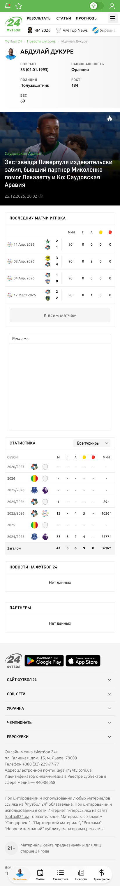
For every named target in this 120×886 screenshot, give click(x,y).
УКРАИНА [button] (15, 708)
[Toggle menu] (113, 18)
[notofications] (7, 6)
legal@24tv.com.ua (74, 770)
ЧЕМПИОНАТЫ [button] (20, 722)
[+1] (18, 6)
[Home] (13, 30)
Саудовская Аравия (24, 153)
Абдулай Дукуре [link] (74, 41)
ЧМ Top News (75, 30)
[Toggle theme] (96, 6)
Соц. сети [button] (16, 694)
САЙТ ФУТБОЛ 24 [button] (22, 680)
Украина (108, 30)
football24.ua (17, 816)
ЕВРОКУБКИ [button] (18, 737)
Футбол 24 (13, 41)
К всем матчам (60, 315)
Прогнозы (87, 18)
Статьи (64, 18)
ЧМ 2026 (42, 30)
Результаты (39, 18)
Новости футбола (41, 41)
